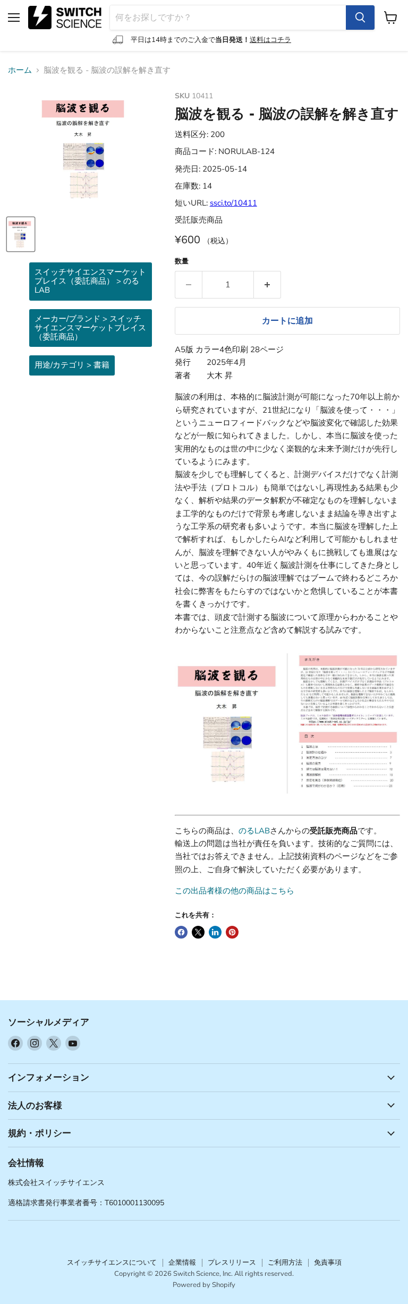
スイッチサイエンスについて (112, 1262)
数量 (182, 262)
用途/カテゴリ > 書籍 (72, 365)
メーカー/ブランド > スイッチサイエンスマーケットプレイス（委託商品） (90, 328)
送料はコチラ (270, 40)
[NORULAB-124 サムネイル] (21, 234)
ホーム (20, 70)
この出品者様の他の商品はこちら (234, 890)
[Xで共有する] (198, 932)
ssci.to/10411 (233, 203)
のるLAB (254, 830)
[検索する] (360, 17)
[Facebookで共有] (181, 932)
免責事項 (328, 1262)
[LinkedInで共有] (215, 932)
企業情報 (182, 1262)
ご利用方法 (285, 1262)
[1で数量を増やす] (267, 285)
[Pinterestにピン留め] (232, 932)
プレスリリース (232, 1262)
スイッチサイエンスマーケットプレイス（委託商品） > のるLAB (90, 281)
